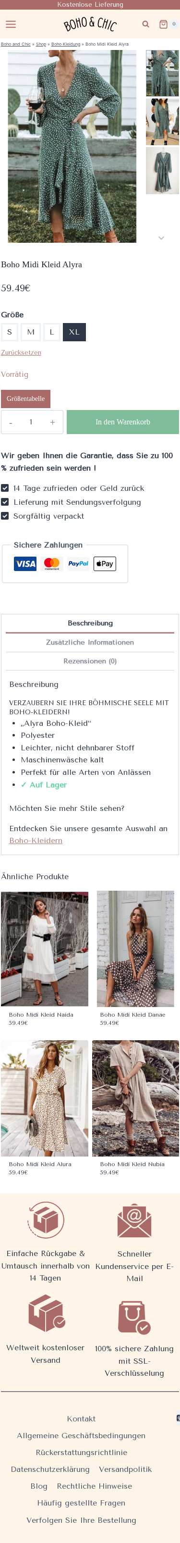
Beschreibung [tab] (90, 623)
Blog (39, 1486)
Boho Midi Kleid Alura (40, 1164)
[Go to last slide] (161, 55)
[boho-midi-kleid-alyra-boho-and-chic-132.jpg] (72, 146)
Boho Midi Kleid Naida (41, 1014)
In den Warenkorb (123, 422)
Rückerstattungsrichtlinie (81, 1452)
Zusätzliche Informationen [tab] (90, 642)
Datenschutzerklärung (50, 1469)
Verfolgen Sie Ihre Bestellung (81, 1520)
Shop (41, 44)
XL (74, 331)
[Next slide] (161, 238)
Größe (12, 314)
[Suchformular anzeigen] (145, 24)
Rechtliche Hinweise (94, 1486)
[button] (162, 73)
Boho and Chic (16, 44)
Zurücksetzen (21, 352)
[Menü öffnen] (11, 24)
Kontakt (81, 1418)
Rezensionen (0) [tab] (90, 661)
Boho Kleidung (65, 44)
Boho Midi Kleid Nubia (132, 1164)
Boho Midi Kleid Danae (133, 1014)
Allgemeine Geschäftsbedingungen (81, 1435)
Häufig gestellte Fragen (81, 1502)
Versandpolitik (125, 1469)
